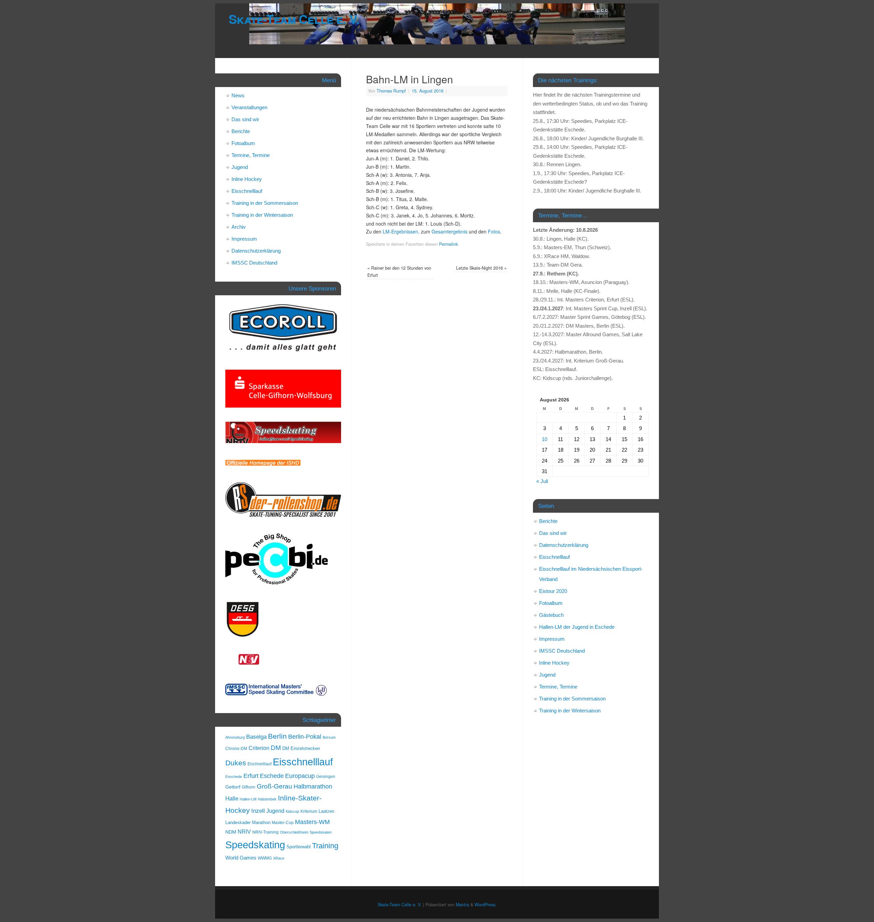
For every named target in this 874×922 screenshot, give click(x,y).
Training (325, 845)
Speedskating (255, 844)
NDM (230, 832)
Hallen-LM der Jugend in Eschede (577, 627)
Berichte (240, 131)
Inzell (258, 810)
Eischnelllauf (259, 764)
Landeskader (238, 822)
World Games (240, 858)
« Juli (542, 481)
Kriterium (308, 811)
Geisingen (325, 776)
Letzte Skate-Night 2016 (481, 268)
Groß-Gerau (274, 786)
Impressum (244, 239)
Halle (231, 798)
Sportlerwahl (298, 846)
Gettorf (232, 787)
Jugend (239, 167)
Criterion (259, 748)
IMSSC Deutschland (254, 263)
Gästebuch (551, 615)
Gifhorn (248, 787)
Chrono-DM (236, 748)
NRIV (244, 831)
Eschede (272, 775)
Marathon (261, 822)
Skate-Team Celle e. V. (294, 18)
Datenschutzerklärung (256, 251)
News (237, 95)
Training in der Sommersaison (264, 203)
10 (544, 439)
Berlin (277, 736)
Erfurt (250, 775)
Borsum (329, 737)
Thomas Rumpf (391, 91)
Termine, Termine (250, 155)
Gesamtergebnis (449, 231)
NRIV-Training (265, 832)
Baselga (256, 736)
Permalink (448, 244)
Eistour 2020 (553, 591)
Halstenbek (267, 799)
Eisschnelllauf (246, 191)
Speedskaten (321, 832)
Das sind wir (245, 119)
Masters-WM (312, 821)
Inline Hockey (246, 179)
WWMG (265, 858)
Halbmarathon (313, 786)
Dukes (235, 763)
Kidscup (292, 811)
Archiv (238, 227)
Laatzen (326, 811)
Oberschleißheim (294, 832)
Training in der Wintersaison (262, 215)
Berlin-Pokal (304, 736)
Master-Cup (283, 822)
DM (276, 747)
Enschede (233, 777)
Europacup (300, 775)
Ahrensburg (235, 737)
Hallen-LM (248, 799)
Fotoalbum (243, 143)
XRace (278, 858)
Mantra (462, 905)
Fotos (494, 231)
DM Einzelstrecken (301, 748)
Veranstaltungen (249, 107)
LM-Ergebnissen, (401, 231)
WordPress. (486, 905)
